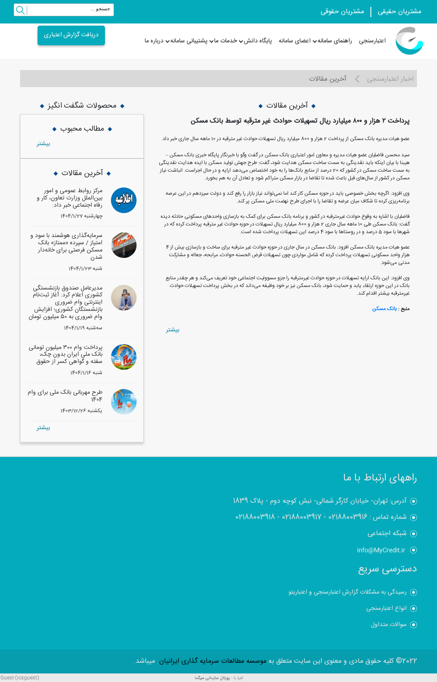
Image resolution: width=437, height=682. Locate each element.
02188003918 (255, 517)
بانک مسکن (384, 308)
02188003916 (347, 517)
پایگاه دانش (258, 41)
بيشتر (172, 330)
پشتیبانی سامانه (188, 41)
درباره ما (154, 41)
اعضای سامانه (295, 41)
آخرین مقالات (328, 79)
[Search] (20, 12)
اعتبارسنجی (372, 41)
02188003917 (301, 517)
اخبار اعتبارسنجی (390, 79)
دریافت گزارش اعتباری (71, 35)
